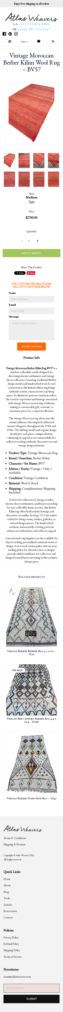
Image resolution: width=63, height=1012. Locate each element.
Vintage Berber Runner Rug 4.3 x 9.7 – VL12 (31, 652)
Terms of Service (13, 957)
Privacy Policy (11, 937)
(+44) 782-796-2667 (34, 29)
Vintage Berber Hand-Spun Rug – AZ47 (32, 798)
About (7, 885)
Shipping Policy (12, 950)
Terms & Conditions (15, 838)
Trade (7, 898)
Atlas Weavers (22, 855)
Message (13, 316)
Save (32, 273)
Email (12, 304)
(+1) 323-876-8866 (34, 24)
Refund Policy (11, 944)
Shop (6, 892)
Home (7, 879)
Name (12, 293)
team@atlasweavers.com (17, 976)
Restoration (10, 911)
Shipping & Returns (15, 844)
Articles (8, 905)
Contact (8, 917)
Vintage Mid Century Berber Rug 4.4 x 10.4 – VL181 (31, 720)
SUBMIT (31, 998)
